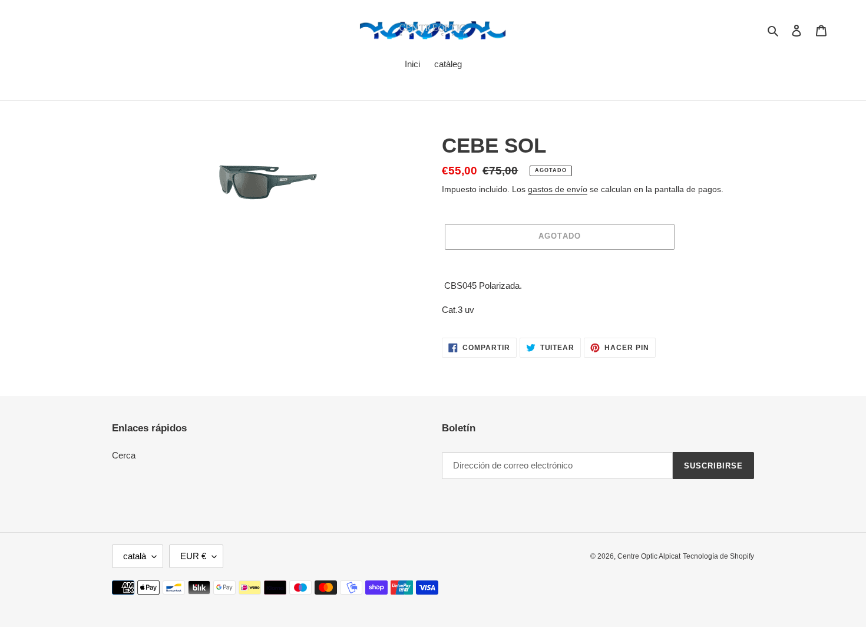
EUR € (193, 556)
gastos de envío (557, 189)
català (134, 556)
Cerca (123, 455)
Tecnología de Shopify (718, 556)
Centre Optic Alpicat (648, 556)
